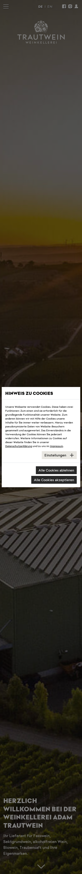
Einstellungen (55, 455)
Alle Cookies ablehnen (56, 470)
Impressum (56, 446)
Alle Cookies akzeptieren (54, 479)
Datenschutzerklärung (18, 446)
